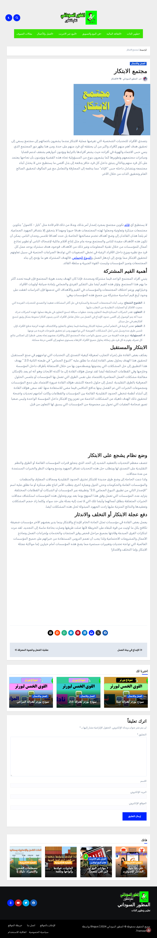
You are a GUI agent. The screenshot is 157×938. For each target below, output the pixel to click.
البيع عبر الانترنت (67, 33)
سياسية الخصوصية (38, 932)
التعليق (142, 734)
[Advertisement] (78, 200)
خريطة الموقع (15, 925)
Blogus (94, 926)
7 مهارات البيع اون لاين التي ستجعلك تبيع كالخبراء (97, 871)
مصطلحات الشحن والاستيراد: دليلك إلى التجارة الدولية (26, 871)
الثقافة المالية (114, 33)
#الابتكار (115, 78)
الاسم (143, 780)
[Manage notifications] (148, 930)
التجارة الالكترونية (133, 862)
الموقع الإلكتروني (138, 803)
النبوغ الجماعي (81, 258)
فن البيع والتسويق (91, 33)
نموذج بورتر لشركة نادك (83, 702)
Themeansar (143, 930)
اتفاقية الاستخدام (17, 932)
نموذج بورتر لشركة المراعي (33, 702)
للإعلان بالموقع (47, 925)
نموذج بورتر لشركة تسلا (130, 702)
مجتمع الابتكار (130, 72)
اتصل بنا (31, 925)
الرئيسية (143, 50)
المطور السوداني (130, 78)
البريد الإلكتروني (138, 792)
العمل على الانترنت (97, 859)
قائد (127, 225)
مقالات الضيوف (24, 33)
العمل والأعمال (44, 33)
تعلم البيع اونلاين (98, 862)
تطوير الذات (133, 33)
